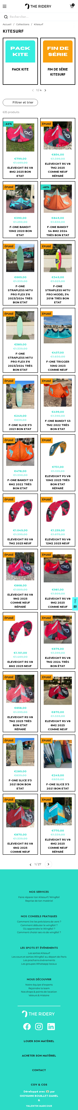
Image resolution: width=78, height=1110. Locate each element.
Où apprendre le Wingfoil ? (39, 928)
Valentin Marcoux (39, 1106)
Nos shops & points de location (39, 991)
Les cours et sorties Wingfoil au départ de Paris (39, 956)
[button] (71, 6)
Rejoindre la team (39, 988)
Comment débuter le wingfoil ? (39, 925)
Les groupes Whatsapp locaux (39, 963)
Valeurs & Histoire (39, 995)
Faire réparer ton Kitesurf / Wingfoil (39, 897)
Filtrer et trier (23, 102)
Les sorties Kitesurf (39, 953)
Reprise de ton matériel (39, 900)
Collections (22, 24)
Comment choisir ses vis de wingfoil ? (39, 932)
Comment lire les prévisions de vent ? (39, 921)
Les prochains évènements (39, 960)
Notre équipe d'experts (39, 984)
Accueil (7, 24)
